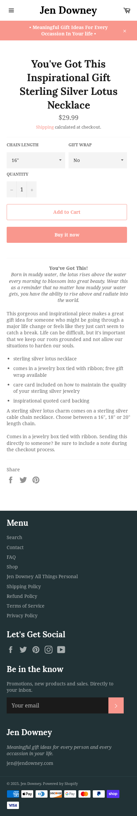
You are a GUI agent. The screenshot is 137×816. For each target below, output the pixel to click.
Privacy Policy (22, 615)
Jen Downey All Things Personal (42, 576)
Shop (12, 566)
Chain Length (23, 145)
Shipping (45, 127)
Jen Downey (68, 10)
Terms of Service (26, 606)
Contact (15, 547)
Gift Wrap (80, 145)
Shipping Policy (24, 586)
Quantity (17, 174)
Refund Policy (22, 596)
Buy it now (67, 234)
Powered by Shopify (60, 783)
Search (14, 537)
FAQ (11, 557)
